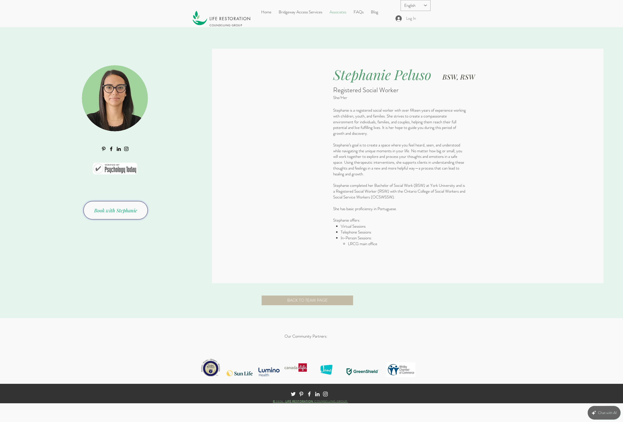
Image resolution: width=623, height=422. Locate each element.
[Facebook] (111, 149)
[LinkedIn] (119, 149)
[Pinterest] (104, 149)
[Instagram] (126, 149)
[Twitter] (293, 394)
